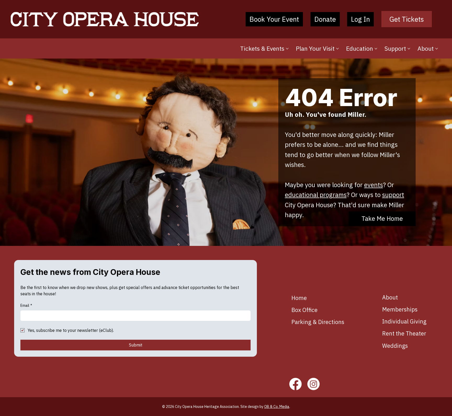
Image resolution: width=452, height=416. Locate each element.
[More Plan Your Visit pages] (337, 48)
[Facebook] (295, 384)
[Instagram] (313, 384)
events (373, 185)
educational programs (316, 194)
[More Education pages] (376, 48)
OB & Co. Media (276, 406)
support (393, 194)
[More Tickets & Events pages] (287, 48)
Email (26, 305)
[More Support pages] (409, 48)
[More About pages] (436, 48)
